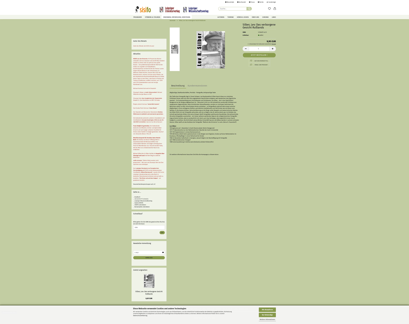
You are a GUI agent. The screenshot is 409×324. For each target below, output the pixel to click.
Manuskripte (230, 2)
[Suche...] (249, 9)
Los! (162, 232)
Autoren (220, 17)
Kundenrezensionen (197, 85)
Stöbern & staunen (152, 17)
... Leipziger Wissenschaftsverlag (142, 201)
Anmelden (149, 257)
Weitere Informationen (267, 319)
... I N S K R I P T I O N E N (140, 199)
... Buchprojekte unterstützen (141, 207)
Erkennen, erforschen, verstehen (176, 17)
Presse (252, 2)
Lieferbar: (246, 35)
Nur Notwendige (267, 315)
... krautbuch (136, 197)
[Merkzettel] (269, 8)
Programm (137, 17)
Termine (230, 17)
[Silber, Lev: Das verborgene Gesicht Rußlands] (210, 49)
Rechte (261, 2)
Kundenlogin (272, 2)
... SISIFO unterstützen (139, 205)
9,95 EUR (149, 298)
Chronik (265, 17)
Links (274, 17)
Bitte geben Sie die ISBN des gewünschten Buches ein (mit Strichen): (149, 223)
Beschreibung (177, 85)
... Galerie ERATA (138, 203)
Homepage (204, 154)
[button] (274, 8)
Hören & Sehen (243, 17)
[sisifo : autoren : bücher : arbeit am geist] (172, 9)
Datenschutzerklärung (140, 315)
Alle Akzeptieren (267, 310)
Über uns (255, 17)
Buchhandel (242, 2)
